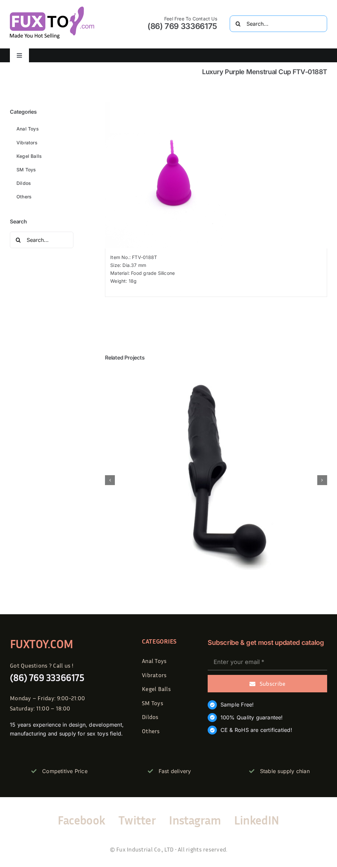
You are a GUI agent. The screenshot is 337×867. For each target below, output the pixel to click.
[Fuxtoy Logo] (52, 9)
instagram (195, 820)
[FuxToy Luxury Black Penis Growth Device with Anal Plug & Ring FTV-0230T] (216, 371)
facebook (81, 820)
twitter (137, 820)
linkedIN (256, 820)
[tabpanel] (216, 272)
